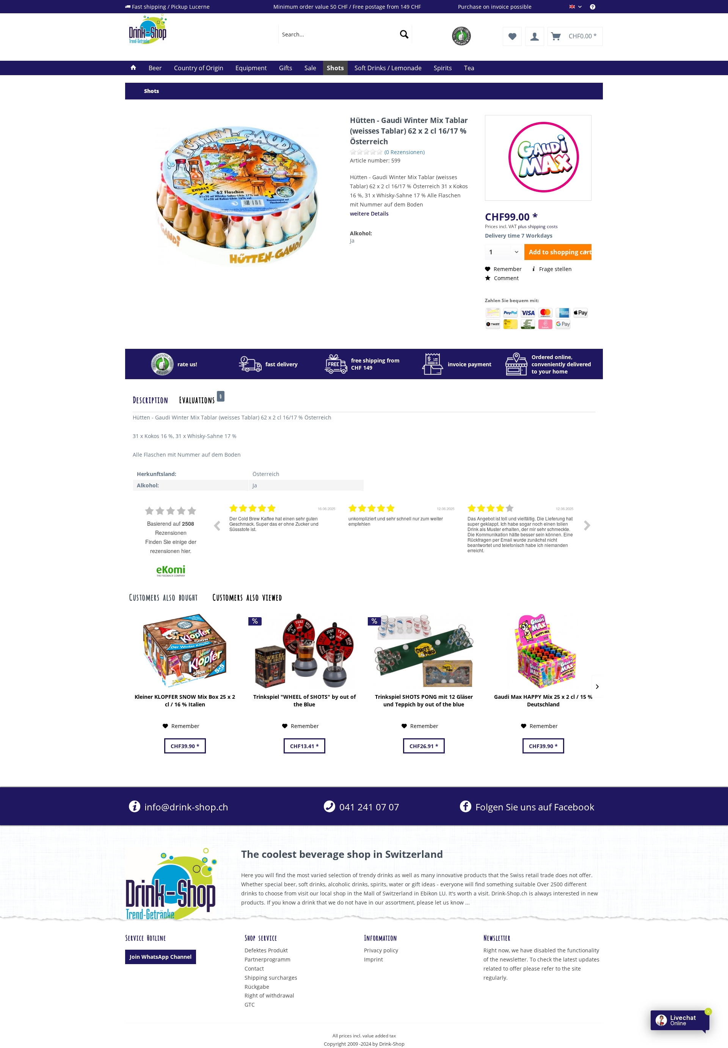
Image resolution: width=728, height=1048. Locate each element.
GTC (250, 1004)
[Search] (404, 34)
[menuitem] (596, 6)
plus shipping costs (538, 226)
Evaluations (200, 399)
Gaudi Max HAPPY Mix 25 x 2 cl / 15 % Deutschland (543, 700)
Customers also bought (163, 596)
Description (150, 399)
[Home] (133, 68)
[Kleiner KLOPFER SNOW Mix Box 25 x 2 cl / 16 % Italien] (185, 651)
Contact (254, 968)
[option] (283, 531)
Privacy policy (381, 950)
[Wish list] (512, 36)
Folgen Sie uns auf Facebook (533, 807)
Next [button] (587, 525)
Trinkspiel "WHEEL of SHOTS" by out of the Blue (304, 700)
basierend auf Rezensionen (170, 528)
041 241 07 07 (368, 807)
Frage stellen (555, 269)
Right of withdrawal (269, 995)
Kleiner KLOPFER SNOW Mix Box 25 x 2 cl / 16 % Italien (185, 700)
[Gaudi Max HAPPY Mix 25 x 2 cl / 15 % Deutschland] (543, 651)
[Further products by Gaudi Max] (544, 157)
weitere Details (369, 213)
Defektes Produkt (266, 950)
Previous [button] (216, 525)
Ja (352, 240)
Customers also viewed (247, 596)
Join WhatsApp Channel (160, 956)
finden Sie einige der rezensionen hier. (170, 546)
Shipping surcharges (271, 977)
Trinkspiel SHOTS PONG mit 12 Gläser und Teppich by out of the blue (424, 700)
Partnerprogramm (267, 959)
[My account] (534, 36)
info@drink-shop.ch (185, 807)
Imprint (373, 959)
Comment (506, 278)
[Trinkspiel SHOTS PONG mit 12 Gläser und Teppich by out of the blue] (423, 651)
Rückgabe (257, 986)
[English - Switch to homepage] (186, 29)
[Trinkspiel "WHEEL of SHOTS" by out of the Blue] (304, 651)
